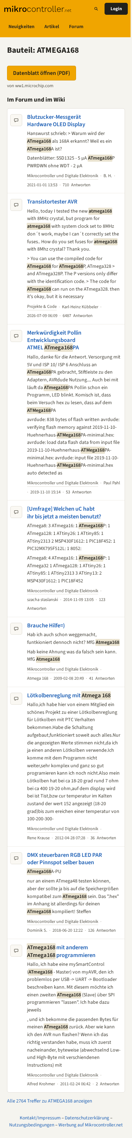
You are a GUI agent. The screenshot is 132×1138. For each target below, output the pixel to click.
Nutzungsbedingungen (31, 1124)
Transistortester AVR (52, 202)
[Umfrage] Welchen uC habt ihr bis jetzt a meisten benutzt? (64, 512)
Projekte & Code (42, 306)
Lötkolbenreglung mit (69, 695)
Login (116, 9)
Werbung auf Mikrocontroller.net (90, 1124)
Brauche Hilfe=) (46, 625)
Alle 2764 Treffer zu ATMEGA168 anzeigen (49, 1101)
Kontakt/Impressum (40, 1117)
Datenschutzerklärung (87, 1117)
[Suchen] (96, 8)
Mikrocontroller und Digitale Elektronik (62, 176)
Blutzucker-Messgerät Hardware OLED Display (56, 121)
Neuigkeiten (21, 26)
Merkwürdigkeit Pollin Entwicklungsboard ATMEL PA (54, 340)
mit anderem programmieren (61, 951)
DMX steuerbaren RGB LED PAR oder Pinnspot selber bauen (64, 859)
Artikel (51, 26)
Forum (76, 26)
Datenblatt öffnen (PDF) (41, 73)
